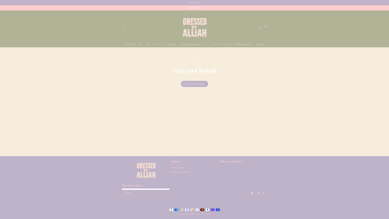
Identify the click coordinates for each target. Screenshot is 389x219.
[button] (125, 27)
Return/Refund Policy (180, 172)
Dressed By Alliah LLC (190, 214)
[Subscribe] (166, 193)
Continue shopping (194, 83)
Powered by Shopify (205, 214)
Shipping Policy (177, 167)
